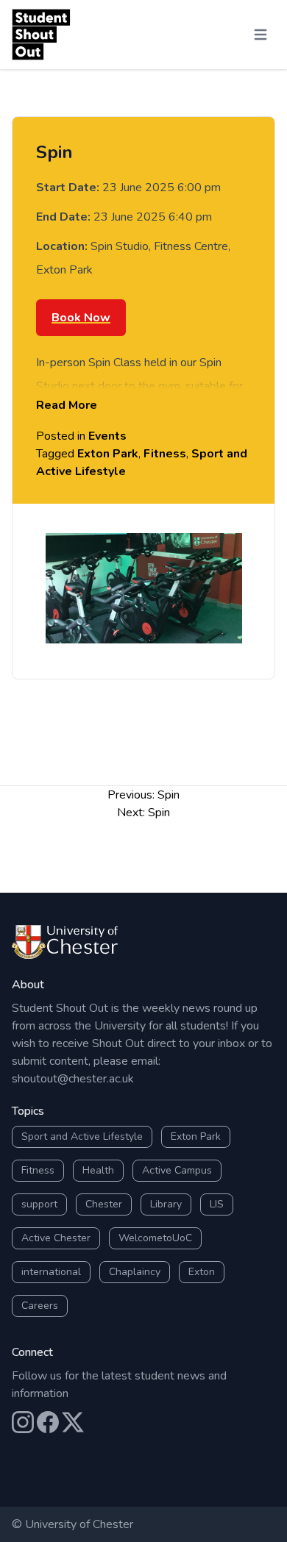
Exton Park (107, 454)
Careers (39, 1306)
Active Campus (177, 1170)
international (51, 1272)
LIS (217, 1204)
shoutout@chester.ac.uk (73, 1079)
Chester (103, 1204)
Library (166, 1204)
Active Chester (56, 1238)
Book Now (81, 318)
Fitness (165, 454)
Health (98, 1170)
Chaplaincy (134, 1272)
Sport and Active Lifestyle (82, 1136)
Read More (66, 405)
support (39, 1204)
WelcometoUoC (155, 1238)
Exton (201, 1272)
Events (107, 436)
